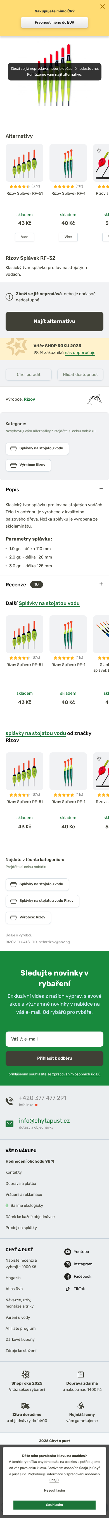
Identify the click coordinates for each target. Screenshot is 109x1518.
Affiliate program (21, 1328)
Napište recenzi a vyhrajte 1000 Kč (21, 1263)
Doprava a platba (21, 1183)
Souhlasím (54, 1505)
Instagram (79, 1264)
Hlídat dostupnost (80, 374)
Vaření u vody (18, 1317)
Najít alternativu (54, 321)
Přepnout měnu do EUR (54, 22)
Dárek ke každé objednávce (30, 1216)
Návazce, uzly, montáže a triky (20, 1303)
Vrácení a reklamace (24, 1194)
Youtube (79, 1251)
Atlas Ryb (14, 1289)
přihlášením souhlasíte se (54, 1074)
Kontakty (14, 1172)
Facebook (79, 1276)
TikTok (79, 1288)
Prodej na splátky (21, 1227)
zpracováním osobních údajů (76, 1074)
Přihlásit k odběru (54, 1058)
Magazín (13, 1277)
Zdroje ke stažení (21, 1350)
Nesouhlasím (54, 1490)
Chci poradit (29, 374)
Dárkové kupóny (20, 1339)
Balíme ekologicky (27, 1205)
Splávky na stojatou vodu (49, 603)
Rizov (29, 399)
